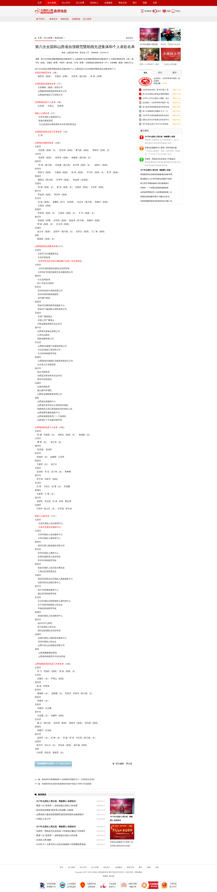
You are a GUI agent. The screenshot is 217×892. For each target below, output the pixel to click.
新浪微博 (147, 11)
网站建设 (138, 872)
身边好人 (94, 3)
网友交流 (123, 3)
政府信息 (65, 19)
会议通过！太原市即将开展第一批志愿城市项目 (155, 103)
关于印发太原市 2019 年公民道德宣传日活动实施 (155, 124)
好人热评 (87, 19)
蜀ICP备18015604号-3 (117, 872)
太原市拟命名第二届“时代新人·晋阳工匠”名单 (155, 90)
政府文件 (53, 19)
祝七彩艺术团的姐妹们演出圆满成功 (154, 183)
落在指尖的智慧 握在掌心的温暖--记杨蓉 (54, 810)
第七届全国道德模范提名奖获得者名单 (155, 107)
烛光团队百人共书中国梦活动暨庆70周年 (156, 179)
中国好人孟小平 (43, 819)
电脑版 (105, 876)
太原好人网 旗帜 (43, 840)
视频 (145, 3)
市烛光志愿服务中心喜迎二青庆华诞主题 (161, 148)
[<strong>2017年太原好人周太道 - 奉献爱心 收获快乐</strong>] (122, 806)
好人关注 (66, 3)
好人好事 (80, 3)
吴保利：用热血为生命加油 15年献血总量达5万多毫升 (60, 831)
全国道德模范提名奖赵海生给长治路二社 (156, 201)
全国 (155, 3)
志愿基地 (76, 19)
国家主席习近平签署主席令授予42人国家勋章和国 (155, 120)
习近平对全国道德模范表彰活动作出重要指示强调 (155, 116)
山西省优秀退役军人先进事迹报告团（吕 (156, 192)
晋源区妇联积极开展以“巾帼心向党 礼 (155, 197)
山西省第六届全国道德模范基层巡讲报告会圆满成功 (60, 814)
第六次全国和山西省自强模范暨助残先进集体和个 (155, 94)
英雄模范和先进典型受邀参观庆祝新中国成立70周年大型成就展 (66, 784)
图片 (135, 3)
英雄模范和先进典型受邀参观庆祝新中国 (156, 174)
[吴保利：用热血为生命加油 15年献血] (170, 34)
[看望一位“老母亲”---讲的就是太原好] (149, 54)
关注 (160, 73)
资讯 (145, 73)
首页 (40, 3)
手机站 (177, 11)
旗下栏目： (41, 19)
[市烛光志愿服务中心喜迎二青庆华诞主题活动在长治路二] (122, 832)
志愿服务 (108, 3)
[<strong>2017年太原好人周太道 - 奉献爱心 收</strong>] (149, 34)
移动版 (111, 876)
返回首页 (129, 38)
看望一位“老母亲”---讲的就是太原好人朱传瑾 (56, 805)
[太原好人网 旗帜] (170, 54)
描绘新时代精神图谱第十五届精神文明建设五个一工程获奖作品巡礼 (68, 779)
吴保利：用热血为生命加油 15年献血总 (160, 159)
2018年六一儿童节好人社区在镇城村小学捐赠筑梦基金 (61, 844)
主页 (40, 38)
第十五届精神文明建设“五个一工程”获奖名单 (155, 111)
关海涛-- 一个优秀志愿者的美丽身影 (154, 188)
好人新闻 (52, 3)
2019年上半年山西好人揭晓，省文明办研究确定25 (155, 98)
